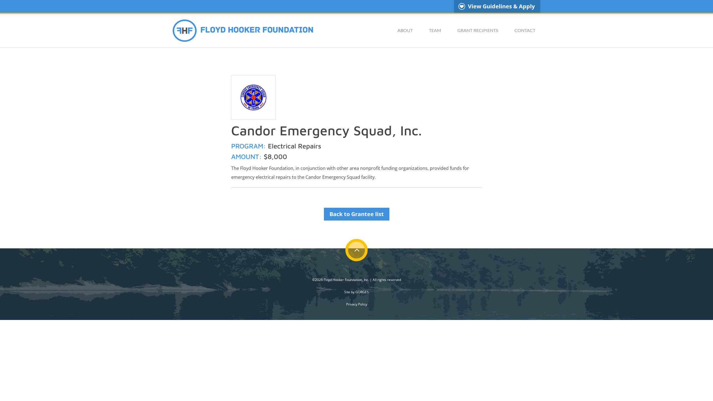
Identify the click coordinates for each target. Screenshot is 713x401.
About (405, 30)
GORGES (362, 292)
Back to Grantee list (356, 214)
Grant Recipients (477, 30)
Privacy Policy (356, 304)
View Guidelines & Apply (501, 6)
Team (435, 30)
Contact (524, 30)
